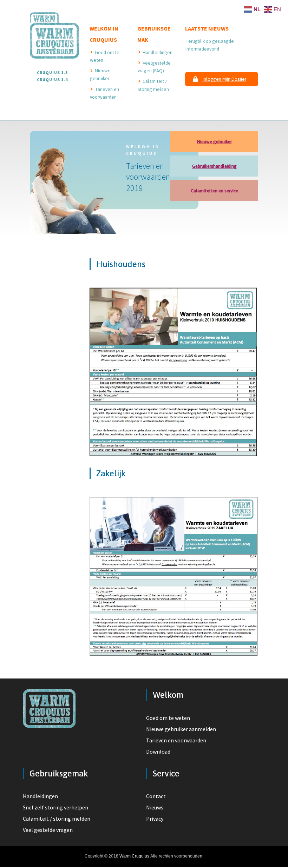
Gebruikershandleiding (214, 166)
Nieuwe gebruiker (214, 141)
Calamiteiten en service (214, 190)
